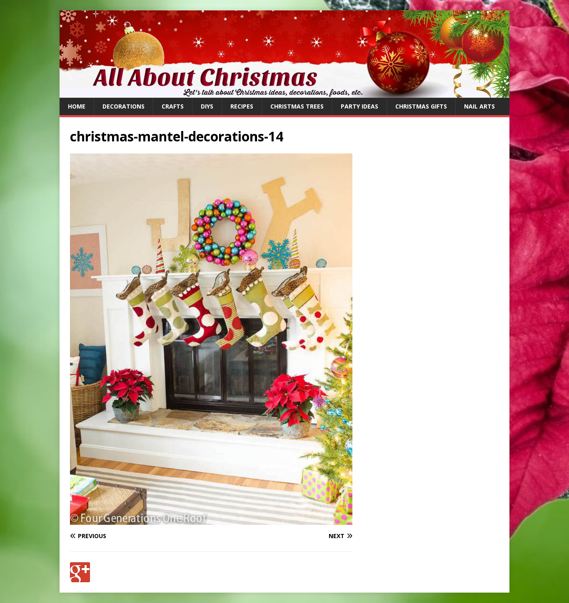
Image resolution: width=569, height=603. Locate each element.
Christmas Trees (297, 106)
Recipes (241, 106)
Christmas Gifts (421, 106)
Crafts (173, 106)
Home (76, 106)
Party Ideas (359, 106)
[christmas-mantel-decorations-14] (211, 520)
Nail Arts (479, 106)
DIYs (207, 106)
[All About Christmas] (284, 93)
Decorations (123, 106)
